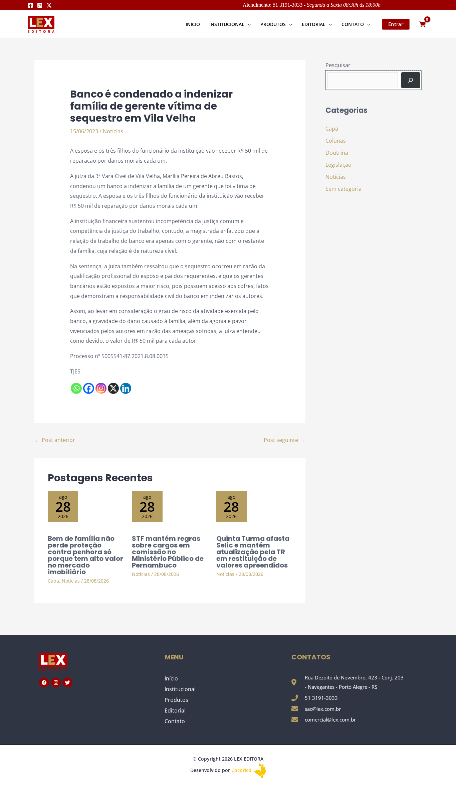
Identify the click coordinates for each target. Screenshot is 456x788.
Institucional (180, 689)
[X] (113, 388)
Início (171, 678)
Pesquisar (338, 65)
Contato (175, 721)
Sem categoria (343, 188)
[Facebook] (30, 5)
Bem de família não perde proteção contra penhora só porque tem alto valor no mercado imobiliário (85, 555)
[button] (247, 24)
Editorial (175, 710)
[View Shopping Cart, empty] (422, 24)
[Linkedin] (125, 388)
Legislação (338, 164)
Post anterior (55, 440)
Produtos (176, 699)
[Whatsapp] (76, 388)
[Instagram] (39, 5)
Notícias (113, 131)
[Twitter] (49, 5)
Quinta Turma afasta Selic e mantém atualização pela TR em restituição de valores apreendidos (252, 552)
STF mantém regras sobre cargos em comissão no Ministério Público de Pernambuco (168, 552)
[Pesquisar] (410, 80)
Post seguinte (284, 440)
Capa (53, 581)
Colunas (335, 140)
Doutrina (336, 152)
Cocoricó (242, 770)
